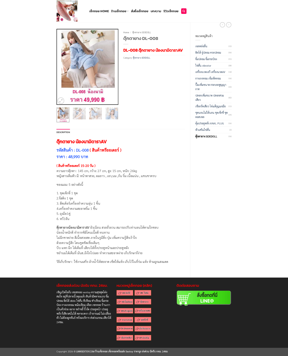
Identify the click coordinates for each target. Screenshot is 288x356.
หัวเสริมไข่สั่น (202, 130)
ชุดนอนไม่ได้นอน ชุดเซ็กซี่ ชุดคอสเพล (211, 115)
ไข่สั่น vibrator (203, 65)
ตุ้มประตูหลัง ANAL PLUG (209, 123)
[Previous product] (228, 24)
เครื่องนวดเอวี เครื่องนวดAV (210, 72)
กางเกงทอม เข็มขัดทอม (208, 78)
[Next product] (222, 24)
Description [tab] (63, 132)
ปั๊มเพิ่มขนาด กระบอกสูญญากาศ (210, 87)
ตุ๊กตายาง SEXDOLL (206, 136)
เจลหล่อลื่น (201, 46)
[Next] (113, 66)
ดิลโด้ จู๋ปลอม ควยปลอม (208, 52)
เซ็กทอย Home (99, 11)
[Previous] (62, 66)
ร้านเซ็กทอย (118, 11)
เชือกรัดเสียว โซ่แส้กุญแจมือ (210, 106)
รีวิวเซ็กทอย (171, 11)
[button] (61, 100)
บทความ (156, 11)
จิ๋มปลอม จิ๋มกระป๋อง (206, 59)
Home (126, 32)
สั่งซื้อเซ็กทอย (139, 11)
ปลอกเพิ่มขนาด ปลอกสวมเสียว (209, 97)
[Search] (183, 11)
